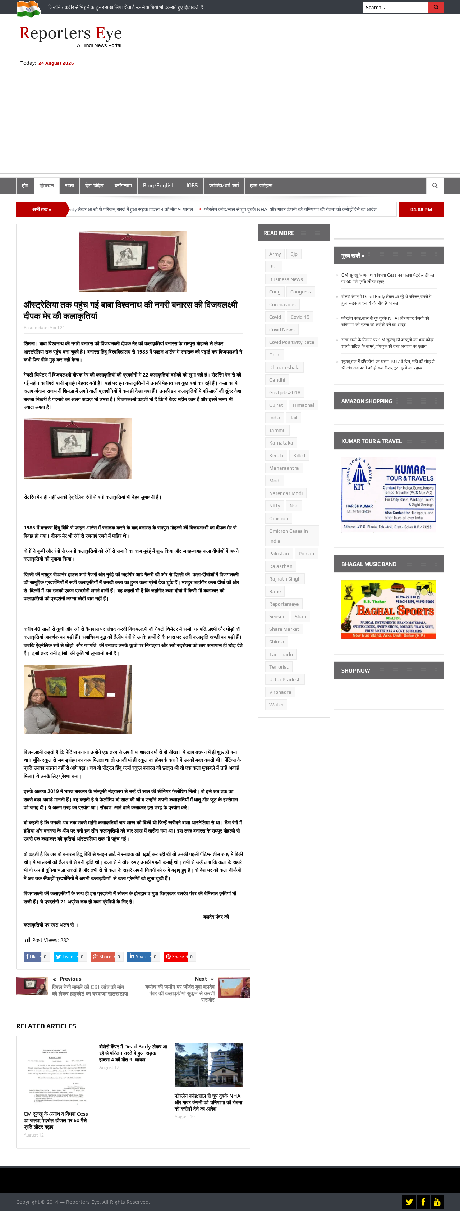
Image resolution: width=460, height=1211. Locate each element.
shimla (276, 642)
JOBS (192, 185)
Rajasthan (281, 566)
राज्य (69, 185)
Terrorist (279, 667)
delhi (274, 355)
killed (299, 455)
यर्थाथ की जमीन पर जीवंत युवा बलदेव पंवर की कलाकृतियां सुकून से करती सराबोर (180, 993)
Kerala (276, 455)
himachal (303, 405)
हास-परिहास (261, 185)
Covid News (282, 329)
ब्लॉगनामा (123, 185)
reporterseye (284, 604)
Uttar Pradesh (285, 679)
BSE (273, 266)
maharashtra (284, 468)
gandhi (277, 380)
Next (201, 979)
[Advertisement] (230, 123)
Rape (275, 591)
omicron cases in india (288, 536)
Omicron (278, 518)
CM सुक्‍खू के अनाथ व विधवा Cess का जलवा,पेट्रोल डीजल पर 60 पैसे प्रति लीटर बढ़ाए (56, 1120)
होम (25, 185)
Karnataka (281, 443)
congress (300, 292)
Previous (71, 979)
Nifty (274, 506)
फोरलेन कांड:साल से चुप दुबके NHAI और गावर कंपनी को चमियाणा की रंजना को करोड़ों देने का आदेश (261, 209)
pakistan (279, 553)
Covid (275, 317)
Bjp (294, 254)
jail (293, 417)
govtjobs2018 (284, 392)
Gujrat (276, 405)
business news (286, 279)
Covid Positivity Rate (291, 342)
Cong (275, 292)
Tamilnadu (281, 654)
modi (274, 480)
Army (275, 254)
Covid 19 (300, 317)
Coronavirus (282, 304)
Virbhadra (280, 692)
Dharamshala (284, 367)
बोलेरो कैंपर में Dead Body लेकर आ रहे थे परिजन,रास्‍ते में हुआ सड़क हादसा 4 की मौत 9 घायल (133, 1053)
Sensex (277, 616)
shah (300, 616)
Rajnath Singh (285, 579)
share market (284, 629)
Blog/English (159, 185)
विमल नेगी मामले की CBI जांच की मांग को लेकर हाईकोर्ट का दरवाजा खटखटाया (90, 990)
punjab (306, 553)
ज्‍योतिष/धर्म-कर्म (224, 185)
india (274, 417)
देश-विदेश (94, 185)
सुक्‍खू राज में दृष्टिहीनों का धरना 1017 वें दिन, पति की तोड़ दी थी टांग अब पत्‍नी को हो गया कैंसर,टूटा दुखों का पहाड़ (388, 364)
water (276, 704)
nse (294, 506)
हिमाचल (47, 185)
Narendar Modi (286, 493)
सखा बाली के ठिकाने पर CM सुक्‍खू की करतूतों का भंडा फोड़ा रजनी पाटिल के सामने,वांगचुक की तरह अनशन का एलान (387, 343)
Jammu (277, 430)
